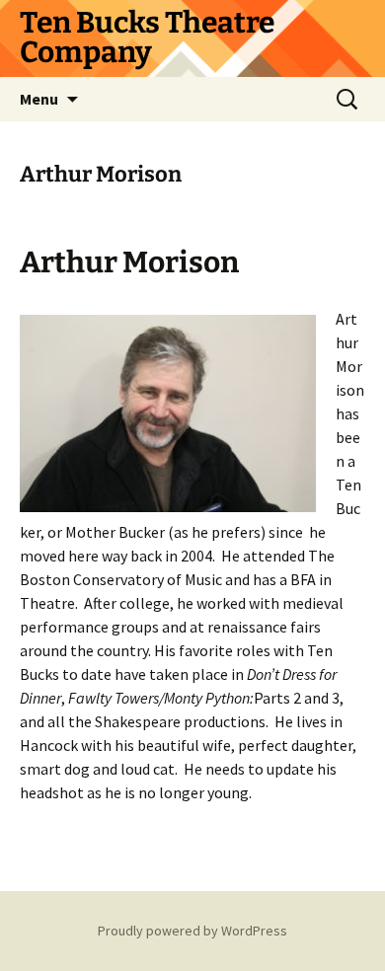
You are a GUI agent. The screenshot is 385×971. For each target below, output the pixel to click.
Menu (39, 99)
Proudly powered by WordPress (192, 930)
